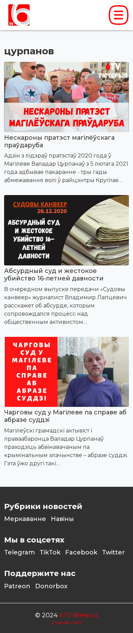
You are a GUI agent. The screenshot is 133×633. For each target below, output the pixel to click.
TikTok (50, 552)
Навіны (62, 519)
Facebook (81, 552)
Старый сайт (66, 622)
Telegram (19, 552)
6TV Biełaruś (78, 615)
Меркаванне (25, 519)
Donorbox (51, 586)
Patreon (17, 586)
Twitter (113, 552)
